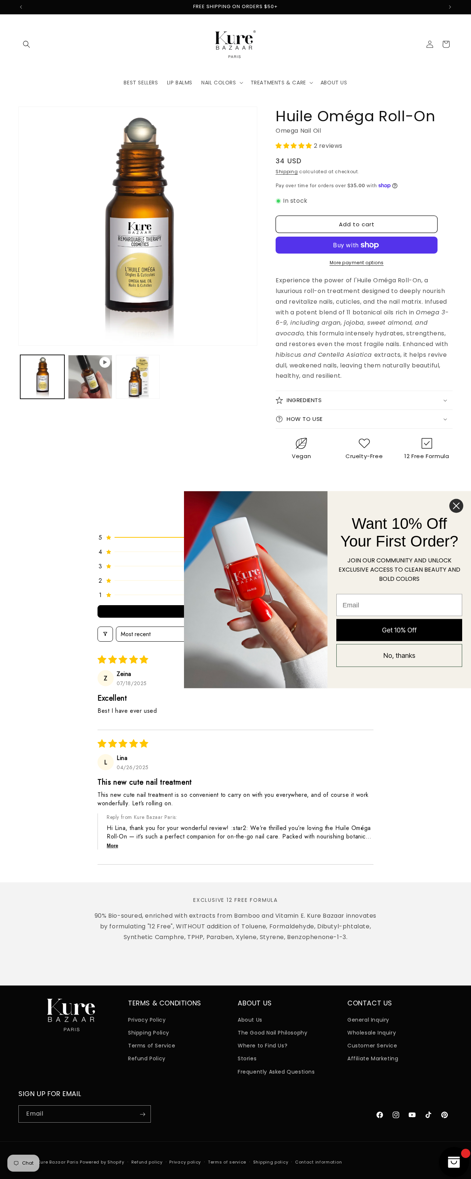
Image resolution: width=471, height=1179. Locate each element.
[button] (26, 44)
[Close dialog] (456, 505)
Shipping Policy (148, 1032)
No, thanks (399, 655)
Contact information (318, 1162)
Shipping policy (270, 1162)
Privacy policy (185, 1162)
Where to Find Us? (262, 1046)
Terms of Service (152, 1046)
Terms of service (227, 1162)
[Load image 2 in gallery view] (138, 377)
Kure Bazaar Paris (58, 1162)
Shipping (287, 171)
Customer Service (372, 1046)
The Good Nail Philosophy (272, 1032)
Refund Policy (147, 1059)
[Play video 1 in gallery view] (90, 377)
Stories (247, 1059)
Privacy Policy (147, 1019)
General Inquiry (368, 1019)
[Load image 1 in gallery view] (42, 377)
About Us (250, 1019)
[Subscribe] (142, 1114)
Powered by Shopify (102, 1162)
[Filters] (105, 634)
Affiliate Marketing (372, 1059)
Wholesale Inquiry (371, 1032)
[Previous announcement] (21, 7)
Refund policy (147, 1162)
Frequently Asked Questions (276, 1071)
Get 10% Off (399, 630)
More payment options (357, 262)
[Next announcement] (450, 7)
